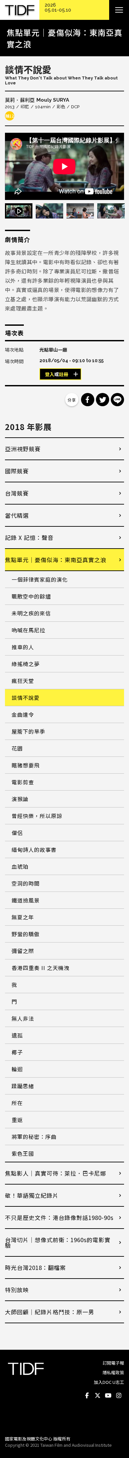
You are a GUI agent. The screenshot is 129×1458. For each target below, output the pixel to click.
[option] (64, 166)
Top (117, 1421)
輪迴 (17, 1069)
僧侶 (17, 833)
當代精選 (17, 515)
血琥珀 (20, 866)
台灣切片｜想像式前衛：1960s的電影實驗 (57, 1242)
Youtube (108, 1395)
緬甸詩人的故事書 (34, 849)
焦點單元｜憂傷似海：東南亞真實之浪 (55, 560)
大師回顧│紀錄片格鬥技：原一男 (49, 1312)
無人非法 (23, 1018)
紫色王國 (23, 1153)
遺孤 (17, 1035)
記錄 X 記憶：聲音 (29, 537)
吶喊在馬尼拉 (28, 630)
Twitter (97, 1395)
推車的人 (23, 647)
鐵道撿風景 (26, 900)
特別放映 (17, 1290)
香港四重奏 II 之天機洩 (40, 968)
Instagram (118, 1395)
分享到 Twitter (102, 399)
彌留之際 (23, 951)
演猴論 (20, 799)
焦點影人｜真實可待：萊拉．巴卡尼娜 (55, 1173)
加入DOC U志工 (109, 1382)
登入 (49, 374)
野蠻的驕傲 (26, 934)
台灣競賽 (17, 493)
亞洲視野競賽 (23, 449)
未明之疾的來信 (31, 613)
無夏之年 (23, 917)
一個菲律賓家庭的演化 (40, 579)
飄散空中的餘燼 (31, 596)
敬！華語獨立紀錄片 (32, 1195)
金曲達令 (23, 714)
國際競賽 (17, 471)
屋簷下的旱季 (28, 731)
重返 (17, 1120)
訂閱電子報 (113, 1363)
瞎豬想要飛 (26, 765)
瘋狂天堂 (23, 681)
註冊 (63, 374)
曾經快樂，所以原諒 (37, 816)
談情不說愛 (26, 698)
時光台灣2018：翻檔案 (35, 1267)
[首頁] (20, 10)
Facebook (87, 1395)
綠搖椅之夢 (26, 664)
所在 (17, 1103)
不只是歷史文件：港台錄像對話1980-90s (59, 1217)
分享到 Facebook (87, 399)
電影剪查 (23, 782)
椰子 (17, 1052)
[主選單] (119, 10)
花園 (17, 748)
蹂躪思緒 (23, 1086)
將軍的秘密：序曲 (34, 1137)
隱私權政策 (113, 1372)
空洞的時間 (26, 883)
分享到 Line (117, 399)
